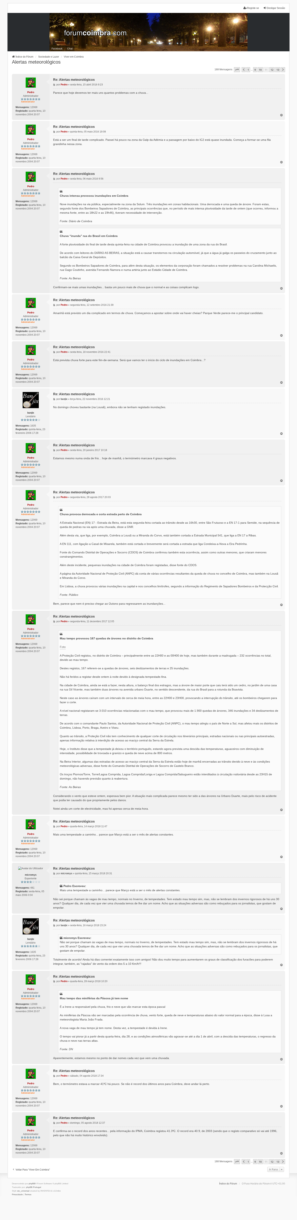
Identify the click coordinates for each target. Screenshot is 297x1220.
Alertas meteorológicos (36, 62)
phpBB (32, 1183)
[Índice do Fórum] (148, 32)
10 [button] (260, 69)
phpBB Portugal (33, 1187)
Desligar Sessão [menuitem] (276, 8)
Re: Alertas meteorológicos (74, 79)
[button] (237, 69)
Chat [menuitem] (70, 48)
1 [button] (248, 69)
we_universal (23, 1191)
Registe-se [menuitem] (253, 8)
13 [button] (277, 69)
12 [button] (272, 69)
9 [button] (255, 69)
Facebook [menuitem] (57, 48)
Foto (63, 646)
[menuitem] (17, 1194)
